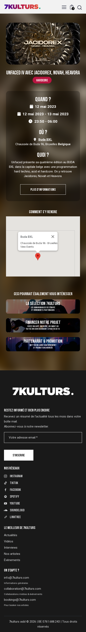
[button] (64, 7)
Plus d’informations (43, 190)
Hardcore (42, 80)
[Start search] (79, 7)
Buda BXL (45, 139)
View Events (27, 246)
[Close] (53, 236)
